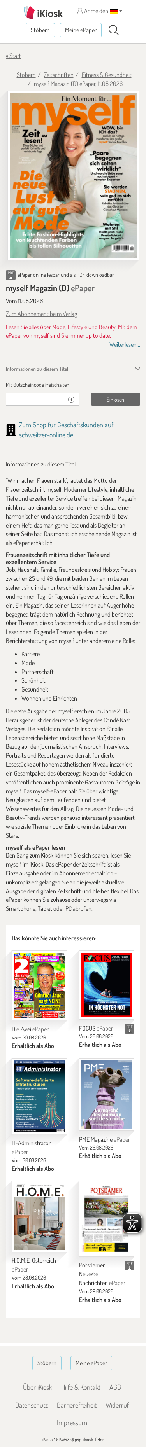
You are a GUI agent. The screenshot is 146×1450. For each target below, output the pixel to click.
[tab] (73, 385)
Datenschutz (31, 1405)
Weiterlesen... (124, 344)
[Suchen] (114, 30)
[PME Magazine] (107, 1094)
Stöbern (40, 30)
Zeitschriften (59, 75)
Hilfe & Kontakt (80, 1387)
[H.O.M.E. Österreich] (39, 1216)
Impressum (72, 1422)
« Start (13, 55)
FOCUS (96, 1028)
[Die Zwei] (39, 985)
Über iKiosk (37, 1387)
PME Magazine (104, 1139)
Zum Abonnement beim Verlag (41, 314)
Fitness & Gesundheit (107, 75)
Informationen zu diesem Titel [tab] (37, 368)
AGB (115, 1387)
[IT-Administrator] (39, 1096)
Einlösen (115, 399)
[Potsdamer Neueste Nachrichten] (107, 1219)
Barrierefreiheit (77, 1405)
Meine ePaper (81, 30)
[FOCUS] (107, 985)
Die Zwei (30, 1029)
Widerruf (117, 1405)
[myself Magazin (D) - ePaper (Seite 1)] (73, 175)
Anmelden (95, 11)
